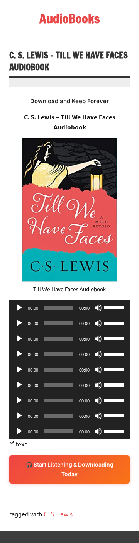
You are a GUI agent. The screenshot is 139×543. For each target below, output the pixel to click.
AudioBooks (69, 18)
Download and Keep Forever (69, 101)
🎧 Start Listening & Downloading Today (70, 469)
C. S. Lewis (58, 514)
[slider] (115, 307)
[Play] (19, 308)
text (21, 444)
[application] (69, 308)
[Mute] (98, 308)
